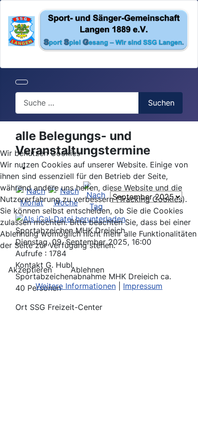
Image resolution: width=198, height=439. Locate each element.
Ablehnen (87, 269)
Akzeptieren (30, 269)
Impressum (142, 286)
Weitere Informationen (76, 286)
